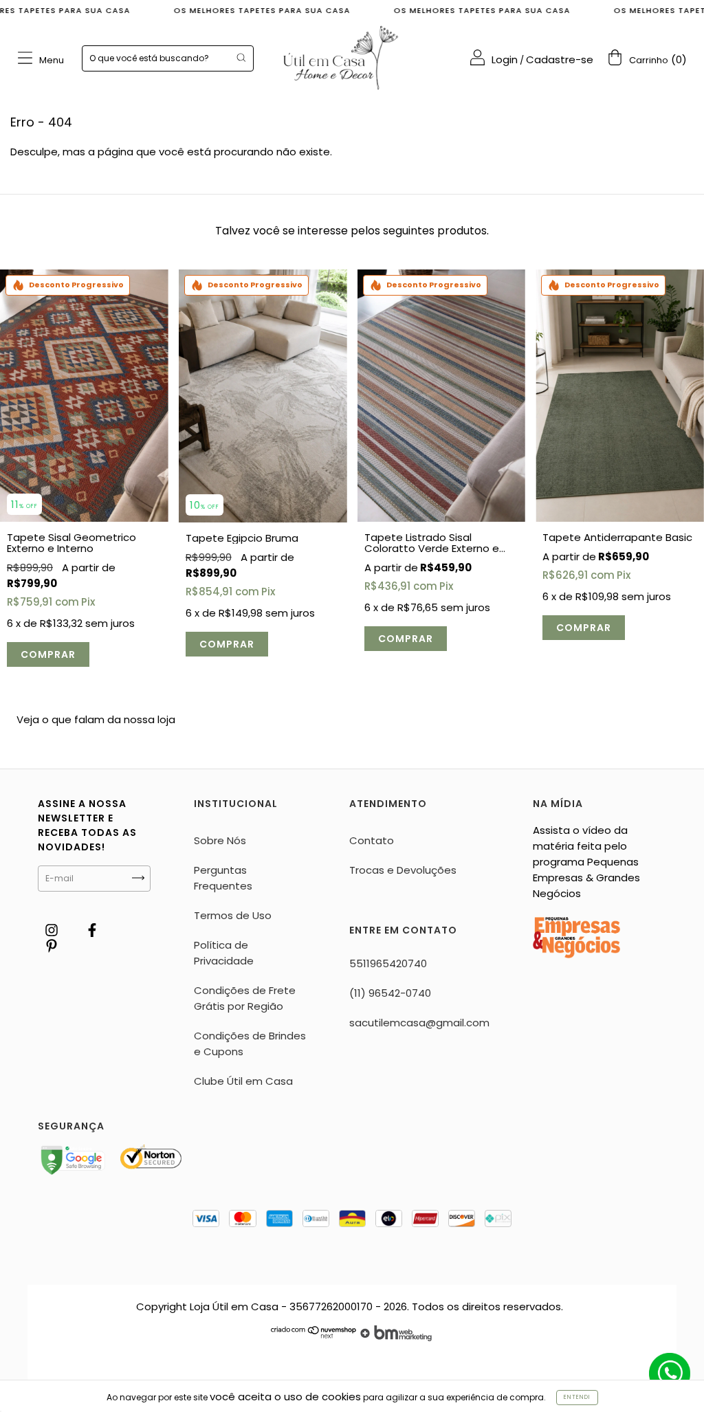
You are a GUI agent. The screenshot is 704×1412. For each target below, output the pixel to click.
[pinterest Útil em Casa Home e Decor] (51, 945)
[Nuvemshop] (314, 1337)
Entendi (577, 1397)
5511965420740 (388, 963)
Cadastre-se (559, 59)
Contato (371, 840)
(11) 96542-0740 (390, 993)
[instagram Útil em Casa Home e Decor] (53, 930)
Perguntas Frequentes (223, 878)
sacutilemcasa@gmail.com (419, 1022)
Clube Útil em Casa (243, 1081)
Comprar (48, 654)
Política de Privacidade (224, 953)
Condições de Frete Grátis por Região (245, 998)
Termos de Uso (233, 915)
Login (505, 59)
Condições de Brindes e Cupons (250, 1043)
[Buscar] (241, 57)
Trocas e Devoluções (402, 870)
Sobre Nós (220, 840)
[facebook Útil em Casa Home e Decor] (92, 930)
